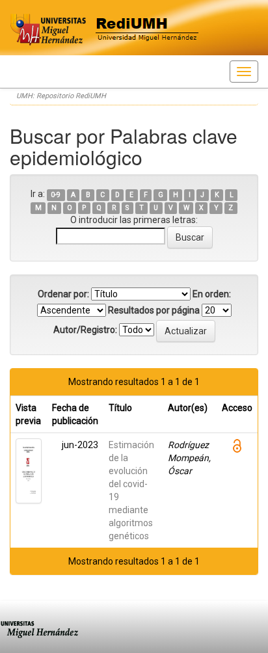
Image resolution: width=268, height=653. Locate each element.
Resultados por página (154, 310)
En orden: (212, 294)
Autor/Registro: (85, 330)
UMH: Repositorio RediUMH (61, 96)
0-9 (55, 195)
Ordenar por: (63, 294)
